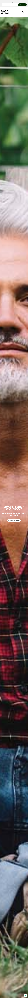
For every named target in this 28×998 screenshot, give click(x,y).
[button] (10, 4)
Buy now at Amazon (14, 520)
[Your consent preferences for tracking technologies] (25, 995)
